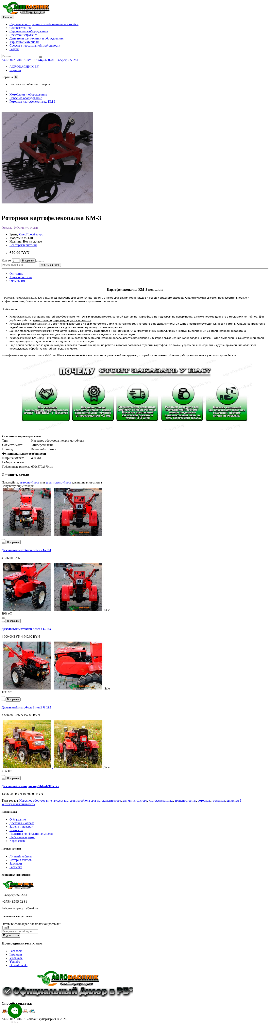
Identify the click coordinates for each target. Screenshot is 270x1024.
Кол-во (6, 260)
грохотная (218, 800)
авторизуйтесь (29, 482)
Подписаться (11, 935)
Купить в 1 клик (50, 264)
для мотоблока (80, 800)
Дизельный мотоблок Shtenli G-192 (26, 707)
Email (5, 927)
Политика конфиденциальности (31, 833)
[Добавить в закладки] (38, 261)
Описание (16, 273)
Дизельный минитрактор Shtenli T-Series (30, 786)
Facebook (15, 951)
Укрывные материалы (24, 42)
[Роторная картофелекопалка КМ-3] (47, 208)
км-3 (238, 800)
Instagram (15, 954)
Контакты (16, 830)
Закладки (15, 863)
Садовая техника (20, 27)
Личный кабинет (20, 856)
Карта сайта (17, 840)
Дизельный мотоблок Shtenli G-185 (26, 629)
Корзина (15, 70)
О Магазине (17, 819)
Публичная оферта (22, 837)
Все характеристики (23, 245)
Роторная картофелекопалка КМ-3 (32, 101)
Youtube (14, 961)
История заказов (20, 860)
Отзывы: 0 (9, 227)
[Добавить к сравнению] (41, 261)
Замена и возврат (21, 826)
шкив (230, 800)
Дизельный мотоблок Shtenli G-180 (26, 550)
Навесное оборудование (25, 98)
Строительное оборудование (28, 31)
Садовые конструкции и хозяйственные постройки (43, 24)
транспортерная (185, 800)
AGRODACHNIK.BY (24, 66)
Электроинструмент (23, 35)
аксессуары (61, 800)
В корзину (28, 260)
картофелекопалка (161, 800)
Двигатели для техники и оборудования (36, 38)
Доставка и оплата (21, 823)
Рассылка (15, 867)
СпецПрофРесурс (31, 234)
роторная (204, 800)
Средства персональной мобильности (34, 45)
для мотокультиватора (106, 800)
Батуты (14, 49)
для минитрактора (135, 800)
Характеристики (20, 277)
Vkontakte (16, 958)
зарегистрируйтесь (58, 482)
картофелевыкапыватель (18, 804)
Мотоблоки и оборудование (28, 94)
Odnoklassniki (18, 965)
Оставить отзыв (27, 227)
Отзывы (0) (17, 280)
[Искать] (40, 57)
